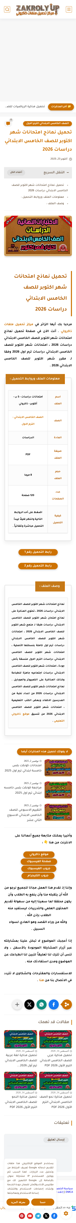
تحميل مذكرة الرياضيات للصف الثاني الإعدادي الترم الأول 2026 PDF (23, 106)
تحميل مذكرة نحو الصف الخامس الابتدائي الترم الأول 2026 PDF (56, 1102)
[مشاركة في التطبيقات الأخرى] (17, 1004)
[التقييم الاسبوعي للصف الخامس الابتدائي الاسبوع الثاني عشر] (58, 812)
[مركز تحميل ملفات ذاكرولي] (38, 9)
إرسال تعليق (56, 1139)
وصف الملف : (55, 203)
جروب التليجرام (38, 875)
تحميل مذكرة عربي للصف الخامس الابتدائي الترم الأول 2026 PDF (56, 1060)
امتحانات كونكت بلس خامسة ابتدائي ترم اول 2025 (23, 768)
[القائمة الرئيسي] (69, 9)
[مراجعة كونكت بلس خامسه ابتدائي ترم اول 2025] (58, 790)
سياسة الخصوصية (61, 1188)
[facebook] (54, 1216)
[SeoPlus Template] (73, 1208)
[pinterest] (22, 1216)
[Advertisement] (38, 60)
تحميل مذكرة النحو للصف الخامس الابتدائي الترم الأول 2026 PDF (21, 1102)
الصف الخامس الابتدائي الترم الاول (47, 123)
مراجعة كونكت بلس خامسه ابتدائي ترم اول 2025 (23, 790)
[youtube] (30, 1216)
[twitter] (46, 1216)
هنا (41, 980)
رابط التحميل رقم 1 (38, 552)
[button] (54, 1004)
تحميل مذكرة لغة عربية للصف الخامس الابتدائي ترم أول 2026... (21, 1060)
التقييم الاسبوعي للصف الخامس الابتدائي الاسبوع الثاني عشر (24, 815)
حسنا (43, 1202)
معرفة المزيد (18, 1202)
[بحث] (7, 9)
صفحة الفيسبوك (39, 861)
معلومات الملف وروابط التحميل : (42, 197)
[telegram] (38, 1216)
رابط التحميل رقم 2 (38, 566)
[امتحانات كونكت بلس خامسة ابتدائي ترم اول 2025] (58, 767)
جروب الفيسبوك (38, 868)
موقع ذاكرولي (38, 854)
